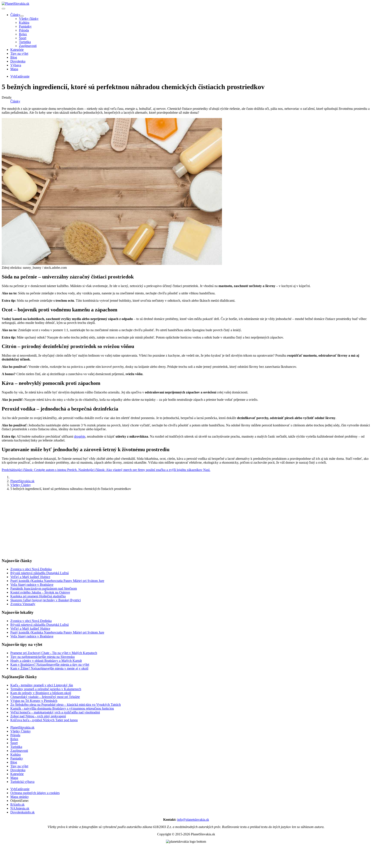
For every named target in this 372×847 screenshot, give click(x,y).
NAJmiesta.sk (19, 808)
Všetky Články (20, 731)
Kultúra (24, 22)
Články (15, 15)
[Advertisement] (131, 524)
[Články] (22, 16)
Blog (13, 57)
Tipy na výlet (19, 53)
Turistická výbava (22, 781)
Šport (22, 38)
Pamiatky (25, 26)
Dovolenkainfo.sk (22, 812)
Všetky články (29, 18)
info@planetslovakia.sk (193, 819)
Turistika (25, 42)
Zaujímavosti (28, 46)
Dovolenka (17, 61)
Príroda (24, 30)
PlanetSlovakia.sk (22, 727)
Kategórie (17, 49)
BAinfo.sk (17, 804)
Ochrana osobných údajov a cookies (35, 793)
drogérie (79, 436)
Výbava (15, 65)
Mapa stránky (19, 797)
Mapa (14, 69)
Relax (23, 34)
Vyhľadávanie (19, 789)
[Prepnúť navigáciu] (3, 8)
